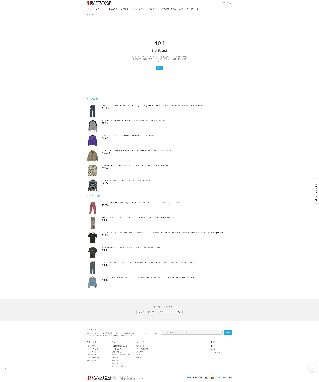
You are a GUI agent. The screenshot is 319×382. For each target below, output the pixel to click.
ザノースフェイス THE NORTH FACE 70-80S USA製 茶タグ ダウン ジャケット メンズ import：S (137, 150)
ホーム (88, 14)
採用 (138, 355)
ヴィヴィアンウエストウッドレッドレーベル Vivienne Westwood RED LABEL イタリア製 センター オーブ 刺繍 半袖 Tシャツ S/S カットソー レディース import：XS (162, 233)
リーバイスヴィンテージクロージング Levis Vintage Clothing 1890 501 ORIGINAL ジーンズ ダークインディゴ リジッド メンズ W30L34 (152, 106)
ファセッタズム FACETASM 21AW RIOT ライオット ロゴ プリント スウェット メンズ (133, 135)
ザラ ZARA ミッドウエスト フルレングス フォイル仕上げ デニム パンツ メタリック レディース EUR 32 (140, 218)
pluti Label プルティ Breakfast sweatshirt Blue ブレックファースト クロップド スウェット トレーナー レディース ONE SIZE (148, 277)
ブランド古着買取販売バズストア (99, 3)
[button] (312, 367)
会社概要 (139, 357)
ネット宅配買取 (142, 349)
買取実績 (139, 352)
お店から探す (91, 360)
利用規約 (115, 357)
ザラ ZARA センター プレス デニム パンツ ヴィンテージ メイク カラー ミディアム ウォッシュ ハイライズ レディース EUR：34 (148, 262)
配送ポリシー (116, 363)
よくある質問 (116, 349)
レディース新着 (94, 195)
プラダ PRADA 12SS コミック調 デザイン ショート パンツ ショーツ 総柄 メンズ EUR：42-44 (136, 165)
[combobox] (159, 312)
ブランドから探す (93, 357)
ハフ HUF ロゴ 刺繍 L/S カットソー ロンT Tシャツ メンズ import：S (127, 180)
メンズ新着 (92, 98)
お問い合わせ (116, 352)
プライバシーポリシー (120, 366)
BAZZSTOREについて (119, 346)
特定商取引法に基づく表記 (121, 355)
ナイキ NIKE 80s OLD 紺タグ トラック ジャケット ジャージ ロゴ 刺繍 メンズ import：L (134, 121)
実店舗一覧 (140, 346)
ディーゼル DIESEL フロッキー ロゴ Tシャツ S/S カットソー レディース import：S (132, 248)
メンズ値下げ (91, 352)
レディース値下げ (93, 355)
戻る (159, 68)
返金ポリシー (116, 360)
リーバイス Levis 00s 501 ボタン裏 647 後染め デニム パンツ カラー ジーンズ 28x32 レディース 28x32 (140, 203)
